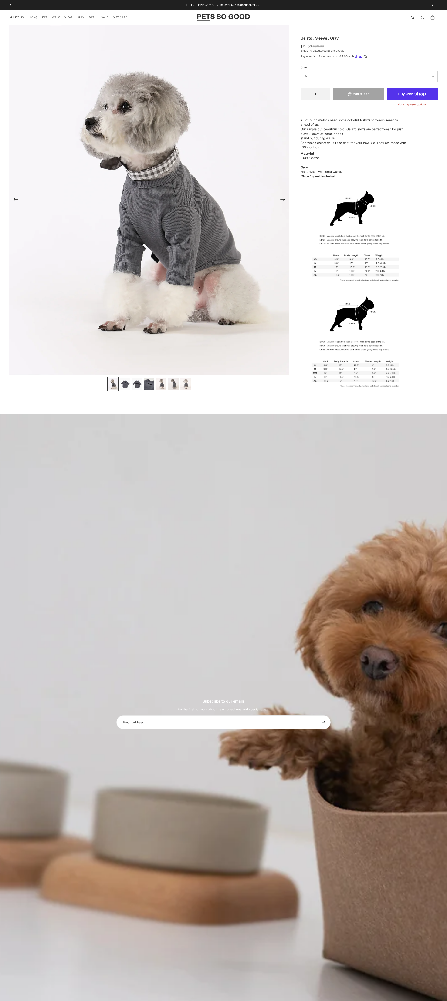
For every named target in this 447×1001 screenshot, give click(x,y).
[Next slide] (284, 200)
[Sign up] (323, 722)
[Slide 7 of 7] (185, 384)
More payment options (412, 104)
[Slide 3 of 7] (137, 384)
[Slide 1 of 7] (113, 384)
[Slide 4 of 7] (149, 384)
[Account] (422, 17)
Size (304, 67)
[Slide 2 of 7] (125, 384)
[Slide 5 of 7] (161, 384)
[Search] (412, 17)
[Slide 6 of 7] (173, 384)
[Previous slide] (14, 200)
